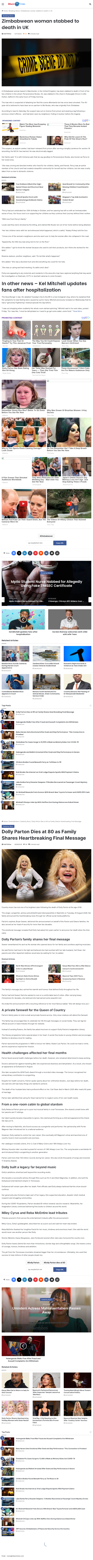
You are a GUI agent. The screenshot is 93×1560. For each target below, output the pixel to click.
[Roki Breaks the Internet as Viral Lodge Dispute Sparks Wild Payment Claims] (8, 775)
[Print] (57, 553)
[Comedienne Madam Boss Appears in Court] (15, 681)
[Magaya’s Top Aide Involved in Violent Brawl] (54, 200)
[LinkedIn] (24, 553)
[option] (30, 599)
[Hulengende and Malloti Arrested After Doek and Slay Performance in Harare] (8, 755)
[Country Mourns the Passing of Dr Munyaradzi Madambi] (77, 681)
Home (5, 11)
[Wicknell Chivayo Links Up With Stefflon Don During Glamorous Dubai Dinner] (8, 805)
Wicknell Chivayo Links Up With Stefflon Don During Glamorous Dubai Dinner (47, 802)
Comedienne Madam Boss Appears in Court (12, 692)
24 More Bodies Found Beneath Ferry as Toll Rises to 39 (38, 762)
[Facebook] (13, 553)
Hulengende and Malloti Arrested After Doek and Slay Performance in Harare (48, 752)
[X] (19, 553)
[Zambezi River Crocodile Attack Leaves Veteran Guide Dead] (46, 653)
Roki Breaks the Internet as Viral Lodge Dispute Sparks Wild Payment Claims (47, 772)
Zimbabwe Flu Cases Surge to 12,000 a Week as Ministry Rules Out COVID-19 (47, 742)
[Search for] (90, 4)
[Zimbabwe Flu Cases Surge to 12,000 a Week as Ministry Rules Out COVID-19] (8, 745)
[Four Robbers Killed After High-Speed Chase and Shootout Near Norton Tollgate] (8, 187)
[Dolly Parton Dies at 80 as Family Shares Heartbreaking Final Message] (8, 715)
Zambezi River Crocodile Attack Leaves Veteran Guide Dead (46, 664)
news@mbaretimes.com (15, 1556)
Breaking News (14, 11)
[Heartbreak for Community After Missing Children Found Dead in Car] (54, 187)
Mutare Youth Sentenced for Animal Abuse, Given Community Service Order (46, 693)
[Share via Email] (52, 553)
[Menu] (3, 4)
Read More (77, 311)
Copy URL (60, 543)
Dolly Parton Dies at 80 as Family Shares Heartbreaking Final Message (45, 712)
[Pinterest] (35, 553)
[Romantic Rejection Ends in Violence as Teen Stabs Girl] (77, 653)
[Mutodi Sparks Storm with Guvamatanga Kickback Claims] (8, 200)
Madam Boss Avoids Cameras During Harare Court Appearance (14, 665)
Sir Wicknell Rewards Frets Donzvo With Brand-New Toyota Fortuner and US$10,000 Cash (53, 792)
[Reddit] (41, 553)
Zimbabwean (47, 536)
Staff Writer (7, 34)
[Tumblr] (30, 553)
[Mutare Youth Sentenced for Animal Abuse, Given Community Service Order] (46, 681)
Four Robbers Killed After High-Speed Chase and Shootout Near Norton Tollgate (29, 187)
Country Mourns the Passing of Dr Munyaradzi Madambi (76, 692)
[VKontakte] (46, 553)
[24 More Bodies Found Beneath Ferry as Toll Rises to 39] (8, 765)
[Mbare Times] (17, 4)
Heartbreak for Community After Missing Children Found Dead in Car (76, 187)
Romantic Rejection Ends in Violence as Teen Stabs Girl (75, 664)
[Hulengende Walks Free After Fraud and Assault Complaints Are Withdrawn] (8, 725)
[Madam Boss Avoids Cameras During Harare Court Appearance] (15, 653)
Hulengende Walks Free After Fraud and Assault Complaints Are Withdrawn (47, 722)
